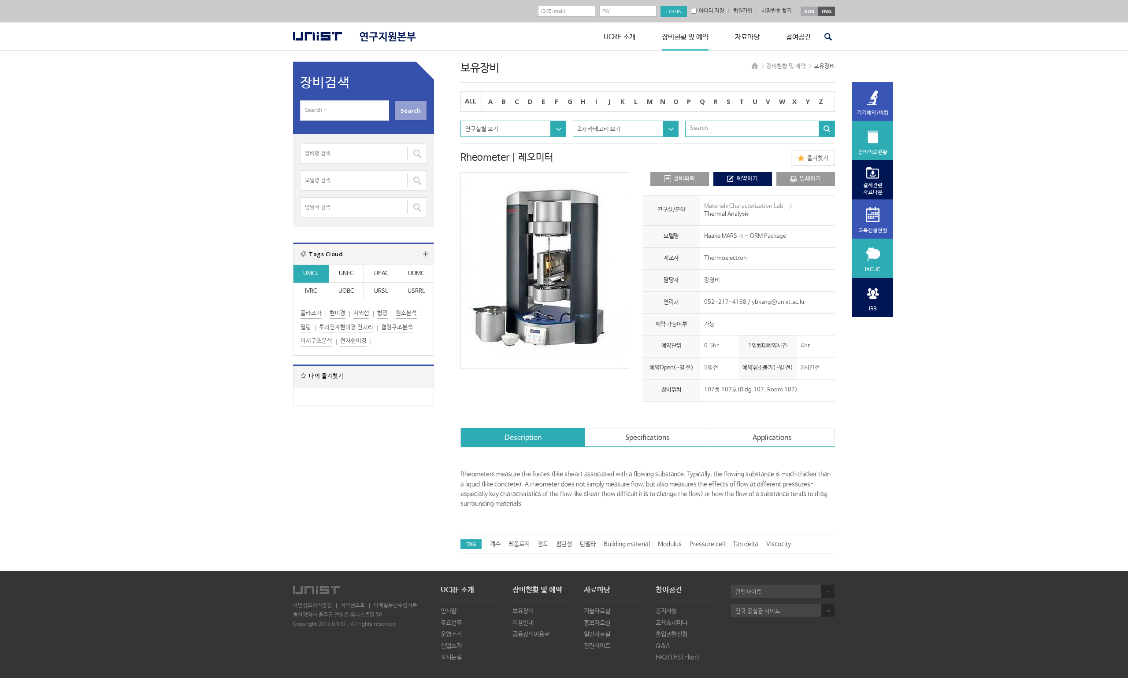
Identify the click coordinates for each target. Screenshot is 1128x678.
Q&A (663, 645)
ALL (470, 100)
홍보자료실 (597, 622)
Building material (627, 544)
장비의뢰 (684, 178)
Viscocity (778, 544)
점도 (543, 544)
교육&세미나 (671, 622)
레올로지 (519, 544)
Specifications (647, 438)
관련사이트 (597, 645)
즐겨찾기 (817, 158)
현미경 (337, 313)
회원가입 (743, 11)
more (425, 254)
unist (317, 36)
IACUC (872, 270)
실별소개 (451, 645)
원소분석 (406, 313)
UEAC (381, 273)
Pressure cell (707, 544)
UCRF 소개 (619, 37)
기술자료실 (597, 611)
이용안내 (523, 622)
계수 (495, 544)
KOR (809, 11)
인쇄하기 (810, 178)
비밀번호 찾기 (776, 11)
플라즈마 (311, 313)
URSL (381, 291)
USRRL (416, 291)
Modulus (670, 544)
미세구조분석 (316, 341)
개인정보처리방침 (312, 605)
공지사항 (666, 611)
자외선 (361, 313)
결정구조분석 (397, 327)
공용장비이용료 (530, 634)
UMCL (311, 273)
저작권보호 (353, 605)
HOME (754, 66)
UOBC (346, 291)
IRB (873, 309)
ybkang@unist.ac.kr (778, 302)
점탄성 (564, 544)
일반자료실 (597, 634)
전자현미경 (353, 341)
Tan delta (745, 544)
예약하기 (747, 178)
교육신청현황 (872, 231)
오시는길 (451, 657)
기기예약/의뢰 (872, 113)
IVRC (311, 291)
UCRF (383, 37)
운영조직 (451, 634)
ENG (826, 11)
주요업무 (451, 622)
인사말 (448, 611)
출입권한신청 (671, 634)
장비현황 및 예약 (685, 37)
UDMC (416, 273)
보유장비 (523, 611)
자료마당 (747, 37)
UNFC (346, 273)
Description (523, 438)
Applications (772, 438)
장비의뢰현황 (872, 152)
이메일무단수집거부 (395, 605)
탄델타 (588, 544)
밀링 (306, 327)
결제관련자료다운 (873, 188)
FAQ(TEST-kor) (677, 657)
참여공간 (798, 37)
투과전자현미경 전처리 (346, 327)
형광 (382, 313)
